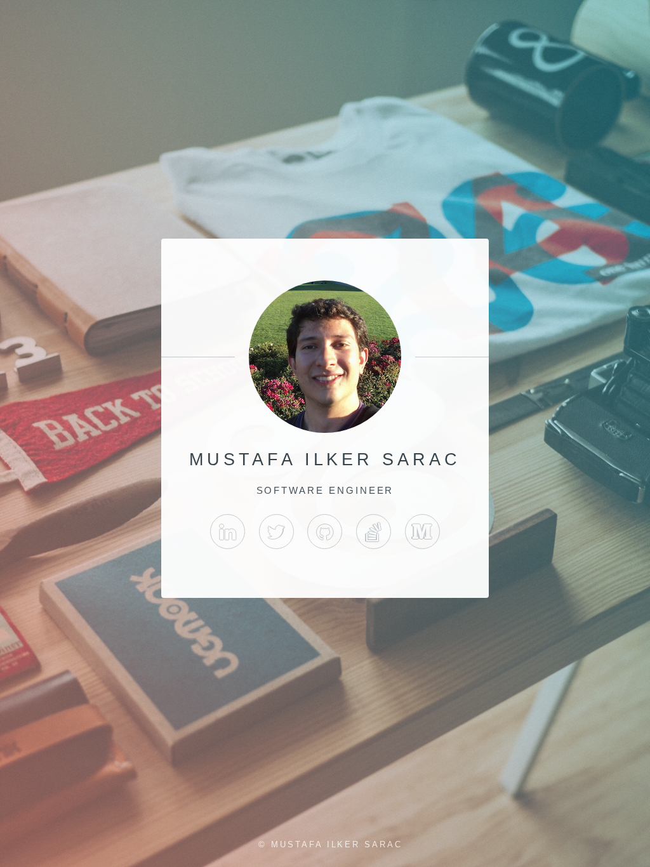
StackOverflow (373, 531)
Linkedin (227, 531)
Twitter (276, 531)
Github (324, 531)
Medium (422, 531)
